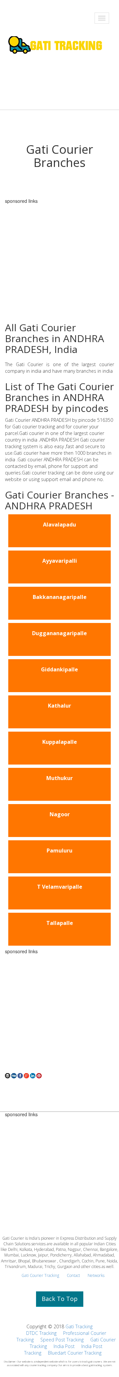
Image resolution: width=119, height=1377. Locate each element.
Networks (96, 1275)
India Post (64, 1346)
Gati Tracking (79, 1326)
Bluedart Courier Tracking (74, 1353)
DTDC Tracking (41, 1333)
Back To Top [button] (60, 1299)
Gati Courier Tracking (40, 1275)
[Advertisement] (59, 1013)
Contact (73, 1275)
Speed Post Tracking (62, 1339)
